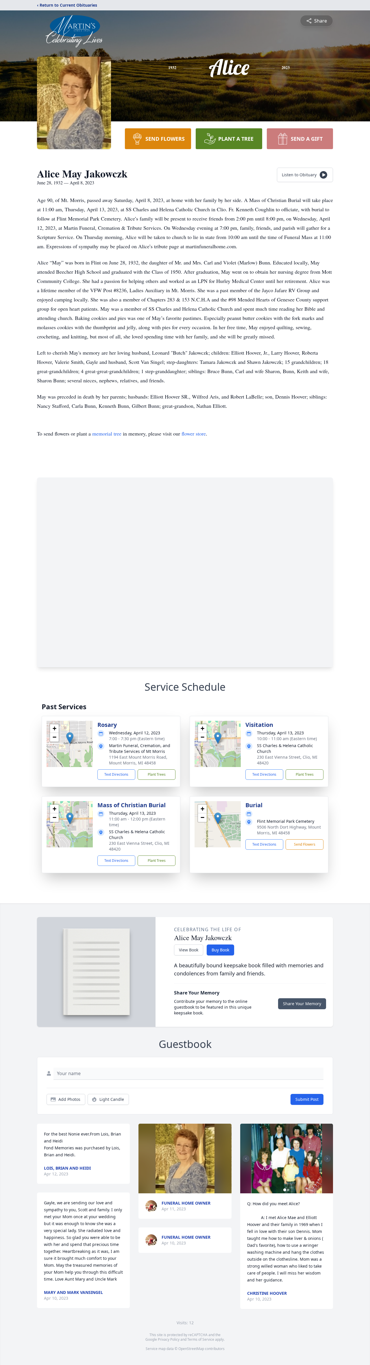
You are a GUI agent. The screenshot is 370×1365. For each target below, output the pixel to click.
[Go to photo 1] (284, 1189)
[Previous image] (246, 1158)
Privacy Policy (169, 1339)
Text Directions (116, 774)
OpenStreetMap (191, 1348)
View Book (188, 950)
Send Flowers (304, 844)
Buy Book (220, 950)
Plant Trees (157, 774)
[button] (69, 738)
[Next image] (327, 1158)
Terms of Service (200, 1339)
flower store (194, 433)
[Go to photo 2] (288, 1190)
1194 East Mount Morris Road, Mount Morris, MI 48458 (138, 760)
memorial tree (106, 433)
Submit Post (307, 1099)
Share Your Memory (302, 1003)
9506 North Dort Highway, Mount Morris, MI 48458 (289, 830)
